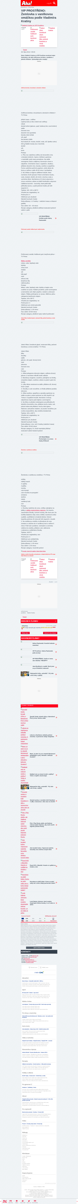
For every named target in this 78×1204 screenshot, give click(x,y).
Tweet (25, 50)
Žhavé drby (11, 1202)
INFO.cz (41, 981)
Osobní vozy (24, 1138)
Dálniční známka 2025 (44, 1029)
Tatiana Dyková (24, 941)
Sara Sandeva (30, 940)
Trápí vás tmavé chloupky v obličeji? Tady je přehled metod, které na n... (35, 1020)
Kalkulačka (53, 920)
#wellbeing (30, 1087)
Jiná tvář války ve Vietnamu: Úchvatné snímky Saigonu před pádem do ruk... (36, 984)
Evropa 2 (24, 1181)
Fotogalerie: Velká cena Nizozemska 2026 (30, 1032)
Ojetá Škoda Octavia (26, 1148)
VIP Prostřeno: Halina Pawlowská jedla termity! (43, 652)
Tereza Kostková (31, 941)
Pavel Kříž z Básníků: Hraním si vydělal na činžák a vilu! (43, 866)
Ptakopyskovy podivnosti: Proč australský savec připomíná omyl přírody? (36, 1117)
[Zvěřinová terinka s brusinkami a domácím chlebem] (37, 91)
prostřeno (23, 612)
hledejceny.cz (24, 1135)
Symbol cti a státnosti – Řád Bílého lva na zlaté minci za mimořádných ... (35, 1054)
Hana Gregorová (24, 929)
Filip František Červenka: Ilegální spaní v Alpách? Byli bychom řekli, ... (35, 1077)
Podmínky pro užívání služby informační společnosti (38, 1194)
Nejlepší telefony (37, 1040)
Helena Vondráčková (40, 929)
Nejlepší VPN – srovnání (47, 1040)
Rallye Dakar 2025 (34, 1029)
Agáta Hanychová (24, 925)
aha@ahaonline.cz (29, 959)
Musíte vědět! (22, 1202)
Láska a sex (29, 1202)
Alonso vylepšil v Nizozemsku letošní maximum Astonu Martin (33, 1031)
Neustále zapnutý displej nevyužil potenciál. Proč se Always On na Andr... (35, 1042)
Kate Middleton (24, 934)
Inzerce (35, 1186)
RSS (44, 1186)
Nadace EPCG (44, 1052)
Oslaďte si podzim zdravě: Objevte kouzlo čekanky (31, 1019)
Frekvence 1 (24, 1180)
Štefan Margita (45, 940)
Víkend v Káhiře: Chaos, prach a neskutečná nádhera (32, 1079)
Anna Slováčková (36, 925)
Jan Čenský (48, 930)
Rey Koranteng (53, 939)
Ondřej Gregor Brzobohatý (30, 939)
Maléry (17, 1202)
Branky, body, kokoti (31, 1123)
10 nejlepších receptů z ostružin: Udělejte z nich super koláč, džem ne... (35, 1067)
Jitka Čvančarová (37, 933)
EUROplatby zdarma (50, 916)
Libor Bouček (38, 934)
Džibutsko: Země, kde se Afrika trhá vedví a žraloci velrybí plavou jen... (35, 1080)
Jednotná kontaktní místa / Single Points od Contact (42, 1196)
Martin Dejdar (36, 937)
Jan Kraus (54, 930)
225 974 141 (27, 958)
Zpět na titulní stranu (39, 947)
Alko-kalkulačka (25, 1029)
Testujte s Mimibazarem (26, 1156)
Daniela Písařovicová (42, 926)
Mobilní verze (45, 967)
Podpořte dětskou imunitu (28, 1099)
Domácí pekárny (37, 1064)
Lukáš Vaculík (44, 936)
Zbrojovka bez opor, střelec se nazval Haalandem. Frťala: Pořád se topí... (35, 997)
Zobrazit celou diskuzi (50, 633)
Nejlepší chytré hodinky (27, 1040)
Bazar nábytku (25, 1169)
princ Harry (34, 944)
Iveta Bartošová (35, 930)
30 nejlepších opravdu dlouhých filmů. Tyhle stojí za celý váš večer (34, 1045)
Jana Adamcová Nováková (26, 932)
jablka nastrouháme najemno (36, 510)
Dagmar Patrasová (33, 926)
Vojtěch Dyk (44, 943)
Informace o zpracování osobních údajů (32, 1195)
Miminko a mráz (41, 1016)
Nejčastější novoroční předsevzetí (29, 1016)
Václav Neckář (46, 941)
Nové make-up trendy (46, 1004)
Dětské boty (24, 1166)
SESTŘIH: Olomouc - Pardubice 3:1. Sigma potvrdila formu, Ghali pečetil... (36, 1125)
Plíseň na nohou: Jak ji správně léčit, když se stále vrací (32, 1103)
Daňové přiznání (25, 1052)
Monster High (24, 1157)
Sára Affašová (24, 940)
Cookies (42, 1195)
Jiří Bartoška (53, 932)
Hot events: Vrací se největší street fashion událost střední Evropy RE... (35, 1089)
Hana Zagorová (31, 929)
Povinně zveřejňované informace (39, 1197)
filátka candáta (26, 261)
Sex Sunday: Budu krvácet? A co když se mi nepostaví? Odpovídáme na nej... (36, 1090)
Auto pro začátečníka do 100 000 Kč (29, 1145)
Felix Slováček (37, 928)
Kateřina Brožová (31, 934)
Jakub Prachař (43, 930)
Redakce (40, 1186)
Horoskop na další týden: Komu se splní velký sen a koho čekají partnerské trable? (42, 882)
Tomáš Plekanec (38, 941)
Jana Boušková (36, 932)
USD (27, 920)
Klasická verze (33, 967)
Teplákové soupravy (26, 1164)
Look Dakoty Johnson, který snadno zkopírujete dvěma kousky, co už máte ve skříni (42, 903)
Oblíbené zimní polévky (27, 1064)
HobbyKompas (25, 1143)
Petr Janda (46, 939)
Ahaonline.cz (24, 7)
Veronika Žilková (37, 943)
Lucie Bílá (50, 934)
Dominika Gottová (51, 926)
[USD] (23, 921)
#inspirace (24, 1087)
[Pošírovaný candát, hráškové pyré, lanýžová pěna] (37, 232)
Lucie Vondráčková (36, 936)
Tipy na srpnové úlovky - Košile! (28, 1022)
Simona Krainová (37, 940)
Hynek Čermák (48, 929)
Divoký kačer (32, 1075)
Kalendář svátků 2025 (34, 981)
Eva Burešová (24, 928)
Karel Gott (50, 933)
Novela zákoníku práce (35, 1052)
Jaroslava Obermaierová (45, 932)
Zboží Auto (24, 1146)
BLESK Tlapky (25, 1075)
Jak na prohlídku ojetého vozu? (28, 1142)
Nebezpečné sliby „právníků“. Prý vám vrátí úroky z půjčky (42, 674)
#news (34, 1087)
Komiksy (35, 1112)
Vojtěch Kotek (50, 943)
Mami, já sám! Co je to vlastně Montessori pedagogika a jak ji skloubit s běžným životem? (42, 755)
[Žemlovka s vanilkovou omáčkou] (37, 453)
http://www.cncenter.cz (31, 961)
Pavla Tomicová (40, 939)
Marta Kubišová (30, 937)
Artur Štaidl (43, 925)
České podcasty (25, 1177)
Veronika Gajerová (29, 943)
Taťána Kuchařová (53, 940)
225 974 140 (35, 955)
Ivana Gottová (29, 930)
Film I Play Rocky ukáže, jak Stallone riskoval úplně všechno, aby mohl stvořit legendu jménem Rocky (42, 825)
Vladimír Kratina (31, 612)
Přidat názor (25, 633)
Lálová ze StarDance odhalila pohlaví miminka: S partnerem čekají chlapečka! (42, 735)
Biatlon (31, 992)
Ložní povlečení (25, 1167)
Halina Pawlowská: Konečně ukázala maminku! (43, 644)
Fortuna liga (39, 1123)
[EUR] (23, 918)
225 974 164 (33, 957)
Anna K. (30, 925)
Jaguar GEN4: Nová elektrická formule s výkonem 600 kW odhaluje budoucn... (36, 1114)
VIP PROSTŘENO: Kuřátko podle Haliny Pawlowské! (45, 218)
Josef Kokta (44, 933)
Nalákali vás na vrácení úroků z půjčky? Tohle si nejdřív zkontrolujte (42, 774)
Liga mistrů (36, 992)
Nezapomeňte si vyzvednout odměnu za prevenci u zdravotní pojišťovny (35, 1105)
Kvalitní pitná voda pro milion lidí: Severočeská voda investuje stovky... (35, 1009)
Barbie (23, 1159)
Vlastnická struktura (28, 1196)
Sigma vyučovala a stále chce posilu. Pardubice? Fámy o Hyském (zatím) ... (36, 994)
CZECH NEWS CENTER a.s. (39, 1189)
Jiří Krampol (23, 933)
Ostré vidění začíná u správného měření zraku (31, 1006)
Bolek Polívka (49, 925)
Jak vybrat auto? (25, 1149)
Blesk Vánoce (25, 981)
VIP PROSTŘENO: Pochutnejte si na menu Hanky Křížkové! (46, 439)
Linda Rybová (45, 934)
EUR (27, 918)
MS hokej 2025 (25, 992)
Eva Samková (30, 928)
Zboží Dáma (24, 1139)
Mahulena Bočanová (52, 936)
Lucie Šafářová (28, 936)
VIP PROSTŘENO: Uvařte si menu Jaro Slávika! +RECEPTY (43, 659)
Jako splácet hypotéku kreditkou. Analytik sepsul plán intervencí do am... (35, 1057)
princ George (28, 944)
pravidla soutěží (30, 962)
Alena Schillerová (25, 1127)
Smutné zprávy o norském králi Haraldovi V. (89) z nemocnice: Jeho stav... (36, 983)
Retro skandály (35, 1202)
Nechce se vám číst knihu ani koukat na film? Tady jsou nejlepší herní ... (35, 1115)
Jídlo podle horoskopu (46, 1064)
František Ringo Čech (50, 928)
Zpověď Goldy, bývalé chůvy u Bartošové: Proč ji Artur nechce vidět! (42, 717)
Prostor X (24, 1123)
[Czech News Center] (41, 972)
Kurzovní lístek (25, 916)
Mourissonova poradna (27, 1112)
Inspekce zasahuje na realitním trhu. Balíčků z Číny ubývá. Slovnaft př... (35, 1055)
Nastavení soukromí (48, 1195)
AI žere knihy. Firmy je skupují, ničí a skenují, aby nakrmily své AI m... (35, 1044)
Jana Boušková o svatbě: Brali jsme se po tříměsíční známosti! (43, 667)
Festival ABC (41, 1112)
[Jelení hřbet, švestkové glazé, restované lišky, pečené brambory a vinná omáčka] (37, 322)
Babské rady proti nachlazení (40, 1099)
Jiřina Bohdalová (29, 933)
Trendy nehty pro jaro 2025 (35, 1004)
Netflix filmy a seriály (40, 1075)
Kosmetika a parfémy (26, 1163)
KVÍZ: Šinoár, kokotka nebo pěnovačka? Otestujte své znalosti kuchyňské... (36, 1066)
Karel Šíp (54, 933)
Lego (23, 1160)
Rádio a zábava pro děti (26, 1178)
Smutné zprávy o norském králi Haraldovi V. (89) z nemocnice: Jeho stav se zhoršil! (42, 800)
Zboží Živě (24, 1136)
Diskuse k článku (29, 621)
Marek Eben (23, 937)
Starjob (23, 1175)
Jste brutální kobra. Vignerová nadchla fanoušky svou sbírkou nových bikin (41, 848)
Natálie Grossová (25, 1128)
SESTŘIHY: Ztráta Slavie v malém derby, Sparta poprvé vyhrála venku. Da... (36, 996)
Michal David (43, 937)
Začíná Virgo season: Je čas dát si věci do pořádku (31, 1092)
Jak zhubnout (25, 1004)
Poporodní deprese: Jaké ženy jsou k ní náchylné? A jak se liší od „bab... (35, 1102)
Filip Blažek (43, 928)
